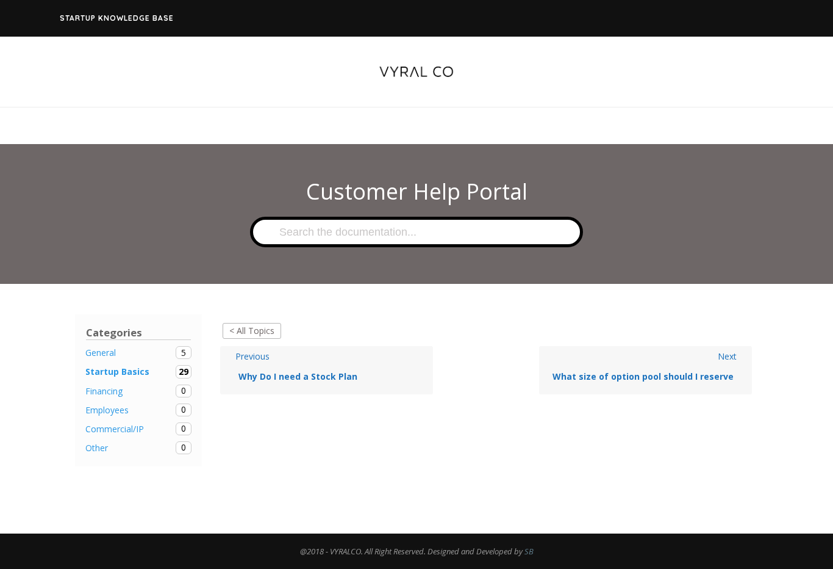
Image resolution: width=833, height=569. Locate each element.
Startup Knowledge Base (117, 18)
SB (529, 551)
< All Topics (251, 330)
